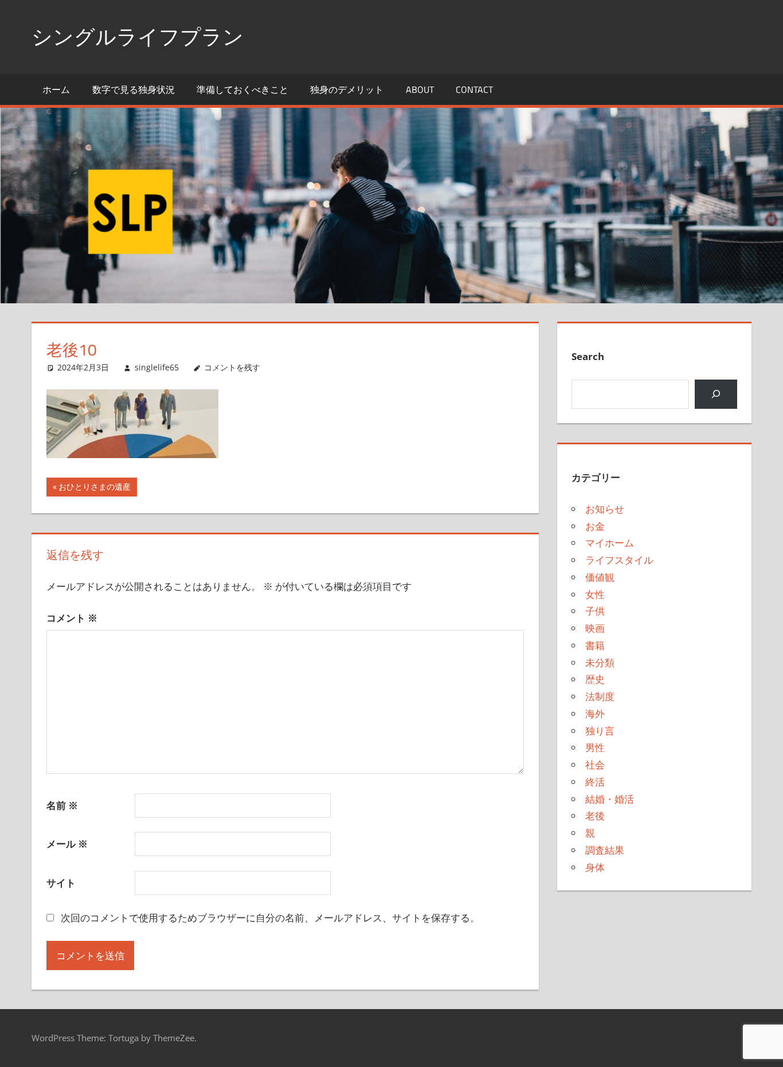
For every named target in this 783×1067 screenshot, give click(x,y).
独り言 (599, 730)
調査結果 (604, 850)
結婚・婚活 (609, 799)
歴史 (595, 679)
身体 (595, 867)
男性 (595, 747)
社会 (595, 764)
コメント (71, 617)
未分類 (599, 662)
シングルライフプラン (138, 36)
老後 (595, 815)
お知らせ (604, 508)
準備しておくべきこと (242, 89)
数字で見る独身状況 (133, 89)
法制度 (599, 696)
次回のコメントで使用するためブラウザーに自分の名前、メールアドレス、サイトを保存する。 (270, 917)
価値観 (599, 577)
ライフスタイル (619, 559)
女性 (595, 594)
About (420, 89)
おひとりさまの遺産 (94, 488)
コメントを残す (232, 367)
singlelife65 (157, 367)
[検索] (716, 394)
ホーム (56, 89)
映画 (595, 628)
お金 (595, 526)
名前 (62, 805)
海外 (595, 713)
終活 (595, 781)
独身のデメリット (346, 89)
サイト (61, 882)
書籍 (595, 645)
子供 (595, 610)
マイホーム (609, 542)
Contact (474, 89)
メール (67, 843)
